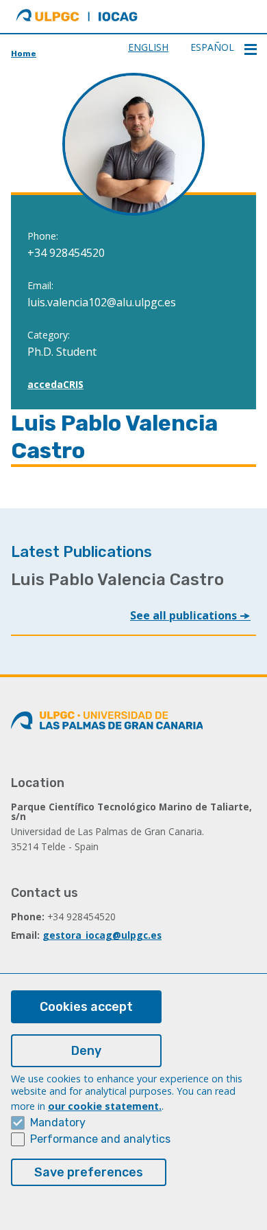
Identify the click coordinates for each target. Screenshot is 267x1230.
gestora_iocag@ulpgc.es (102, 935)
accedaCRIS (55, 384)
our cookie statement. (105, 1106)
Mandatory (58, 1122)
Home (23, 53)
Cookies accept (86, 1006)
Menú (250, 49)
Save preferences (88, 1172)
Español (212, 47)
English (148, 47)
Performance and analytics (100, 1139)
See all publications (185, 615)
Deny (86, 1050)
